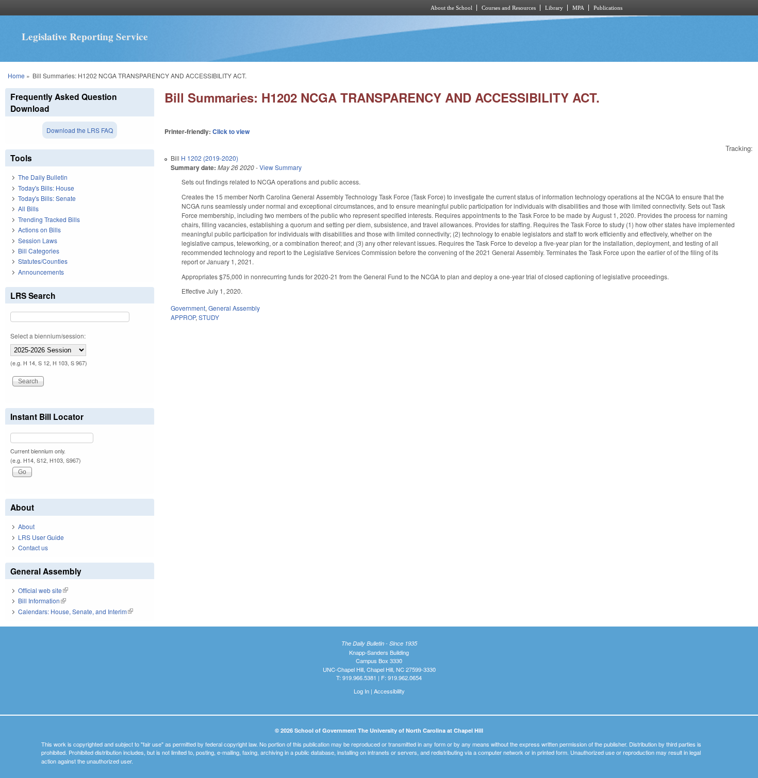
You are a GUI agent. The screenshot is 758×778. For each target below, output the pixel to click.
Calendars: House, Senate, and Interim (75, 611)
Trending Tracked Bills (49, 219)
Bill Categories (38, 250)
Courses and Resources (509, 8)
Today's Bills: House (46, 187)
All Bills (28, 208)
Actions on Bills (39, 229)
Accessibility (389, 691)
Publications (608, 8)
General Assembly (234, 307)
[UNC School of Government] (242, 7)
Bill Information (42, 600)
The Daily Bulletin (43, 177)
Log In (361, 691)
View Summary (280, 167)
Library (554, 8)
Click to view (231, 131)
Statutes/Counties (43, 261)
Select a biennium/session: (48, 335)
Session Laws (37, 240)
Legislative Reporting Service (85, 36)
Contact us (33, 547)
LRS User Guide (41, 537)
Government (188, 307)
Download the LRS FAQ (79, 130)
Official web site (43, 590)
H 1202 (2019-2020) (209, 158)
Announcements (41, 271)
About (26, 526)
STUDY (209, 317)
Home (16, 75)
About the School (451, 8)
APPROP (183, 317)
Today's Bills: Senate (47, 198)
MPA (578, 8)
